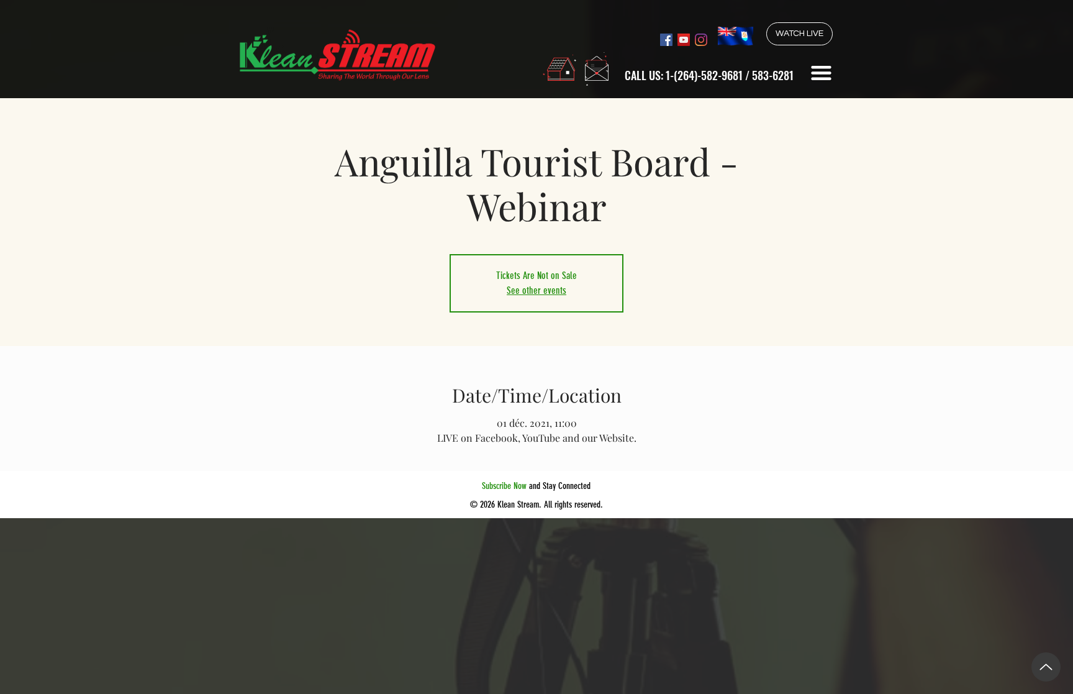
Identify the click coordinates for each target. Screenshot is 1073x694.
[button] (821, 73)
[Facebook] (666, 40)
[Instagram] (701, 40)
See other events (536, 290)
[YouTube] (683, 40)
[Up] (1046, 667)
